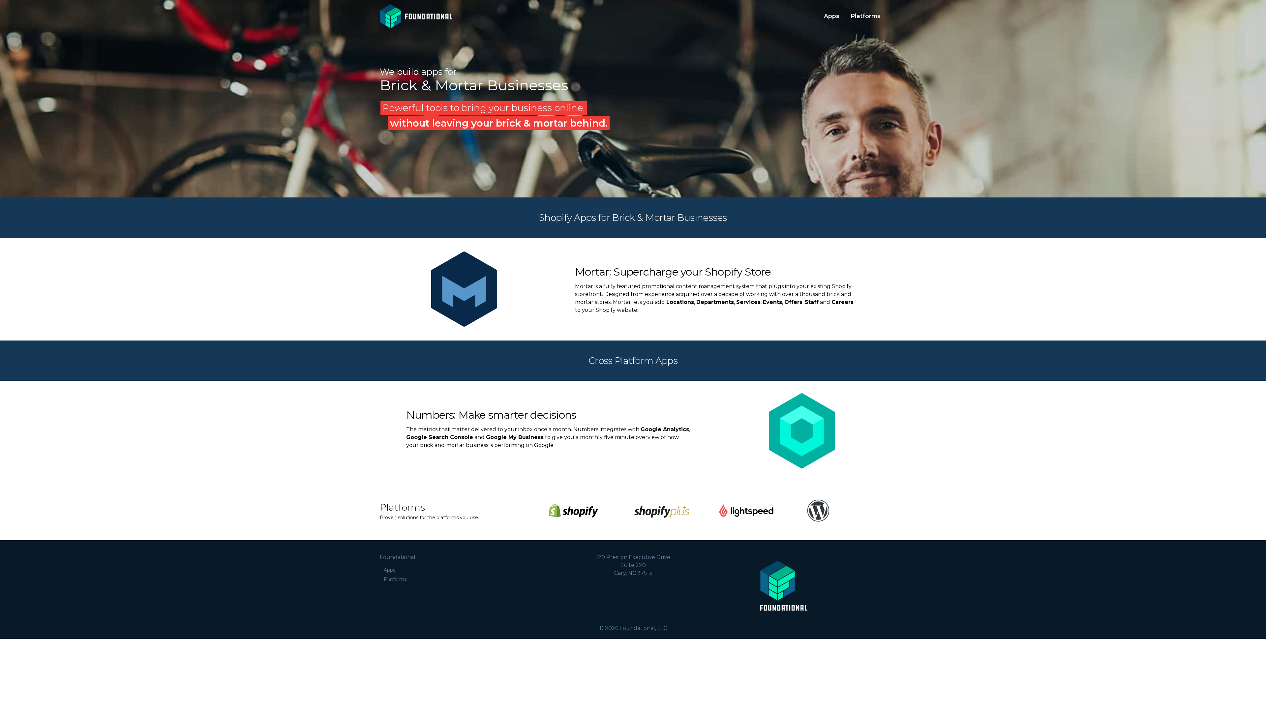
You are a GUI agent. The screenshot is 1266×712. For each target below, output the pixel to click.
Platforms (866, 16)
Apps (831, 16)
